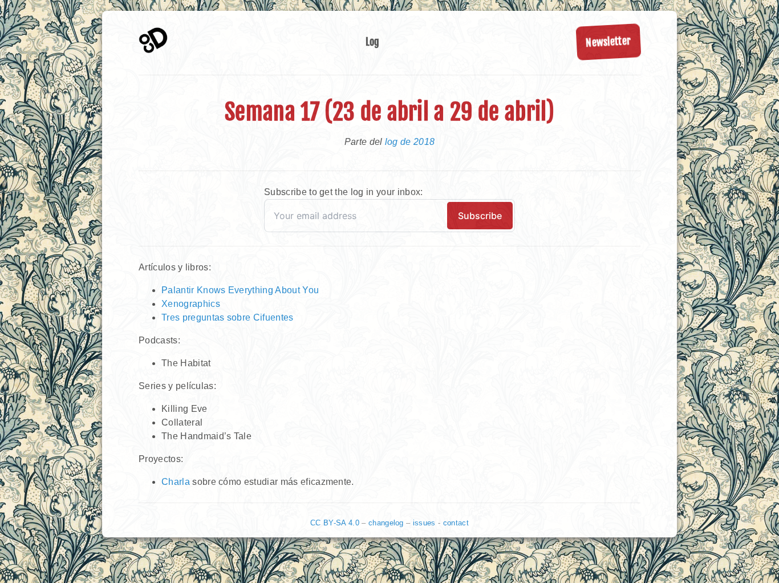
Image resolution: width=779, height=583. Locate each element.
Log (373, 41)
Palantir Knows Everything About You (240, 290)
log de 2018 (410, 142)
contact (456, 523)
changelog (386, 523)
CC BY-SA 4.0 (334, 523)
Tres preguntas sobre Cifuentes (227, 317)
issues (424, 523)
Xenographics (190, 304)
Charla (175, 482)
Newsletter (608, 41)
